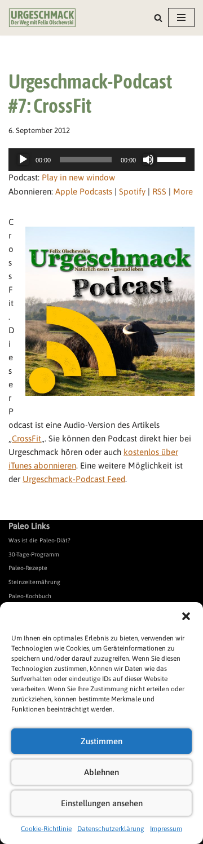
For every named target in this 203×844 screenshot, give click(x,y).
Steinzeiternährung (34, 581)
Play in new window (78, 177)
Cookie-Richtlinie (46, 829)
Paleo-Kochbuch (29, 596)
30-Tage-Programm (33, 554)
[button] (186, 616)
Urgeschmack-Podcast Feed (74, 479)
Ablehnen (101, 772)
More (183, 191)
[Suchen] (158, 18)
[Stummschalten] (148, 159)
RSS (159, 191)
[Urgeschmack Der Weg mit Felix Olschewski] (42, 18)
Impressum (166, 829)
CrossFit (26, 438)
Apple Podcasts (83, 191)
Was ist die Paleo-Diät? (39, 540)
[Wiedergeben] (23, 159)
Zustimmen (101, 741)
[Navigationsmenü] (181, 17)
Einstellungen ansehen (102, 803)
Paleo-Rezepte (27, 567)
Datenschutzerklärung (110, 829)
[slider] (173, 158)
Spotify (132, 191)
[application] (101, 159)
